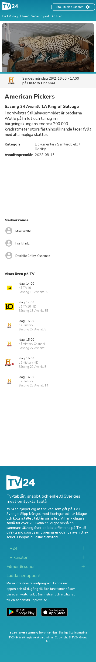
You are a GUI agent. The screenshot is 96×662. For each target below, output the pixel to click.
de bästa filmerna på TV (61, 527)
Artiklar (56, 16)
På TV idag (10, 16)
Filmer (24, 16)
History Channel (41, 83)
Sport (45, 16)
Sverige (63, 632)
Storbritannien (47, 632)
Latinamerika (78, 632)
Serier (35, 16)
